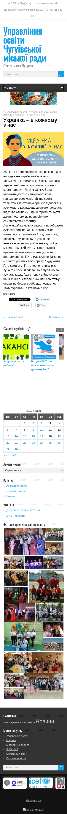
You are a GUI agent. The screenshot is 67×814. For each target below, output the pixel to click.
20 (7, 442)
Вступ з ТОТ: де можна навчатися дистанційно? (42, 365)
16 (33, 436)
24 (41, 442)
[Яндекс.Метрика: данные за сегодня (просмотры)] (33, 810)
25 (50, 442)
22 (24, 442)
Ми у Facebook (15, 515)
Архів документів (16, 485)
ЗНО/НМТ (12, 749)
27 (7, 449)
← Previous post (13, 316)
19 (59, 436)
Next (60, 783)
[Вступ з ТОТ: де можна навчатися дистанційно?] (45, 347)
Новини (10, 496)
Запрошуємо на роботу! (13, 363)
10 (41, 429)
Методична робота (17, 744)
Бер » (15, 454)
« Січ (6, 454)
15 (24, 436)
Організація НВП (16, 753)
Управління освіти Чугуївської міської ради (24, 44)
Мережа (11, 740)
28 (16, 449)
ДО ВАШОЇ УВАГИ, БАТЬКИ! (23, 510)
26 (59, 442)
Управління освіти (17, 735)
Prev (7, 783)
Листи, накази (17, 490)
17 (41, 436)
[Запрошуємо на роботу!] (17, 347)
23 (33, 442)
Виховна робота (16, 758)
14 (16, 436)
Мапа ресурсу (34, 800)
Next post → (56, 316)
